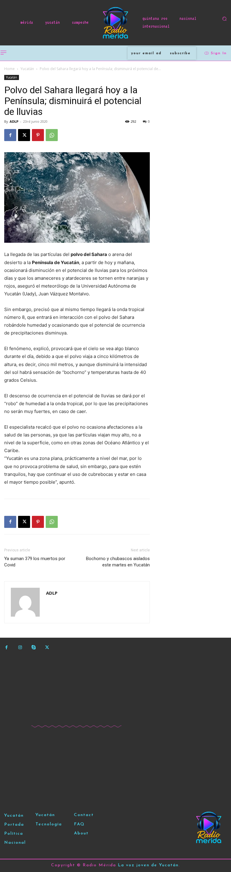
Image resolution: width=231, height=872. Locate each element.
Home (9, 68)
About (81, 833)
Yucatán (27, 68)
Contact (84, 815)
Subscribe (180, 53)
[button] (224, 18)
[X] (24, 135)
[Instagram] (20, 647)
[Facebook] (10, 135)
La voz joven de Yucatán (148, 865)
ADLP (14, 121)
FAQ (79, 824)
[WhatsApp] (52, 135)
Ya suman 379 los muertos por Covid (34, 562)
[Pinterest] (38, 135)
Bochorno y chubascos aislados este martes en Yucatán (118, 562)
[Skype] (33, 647)
